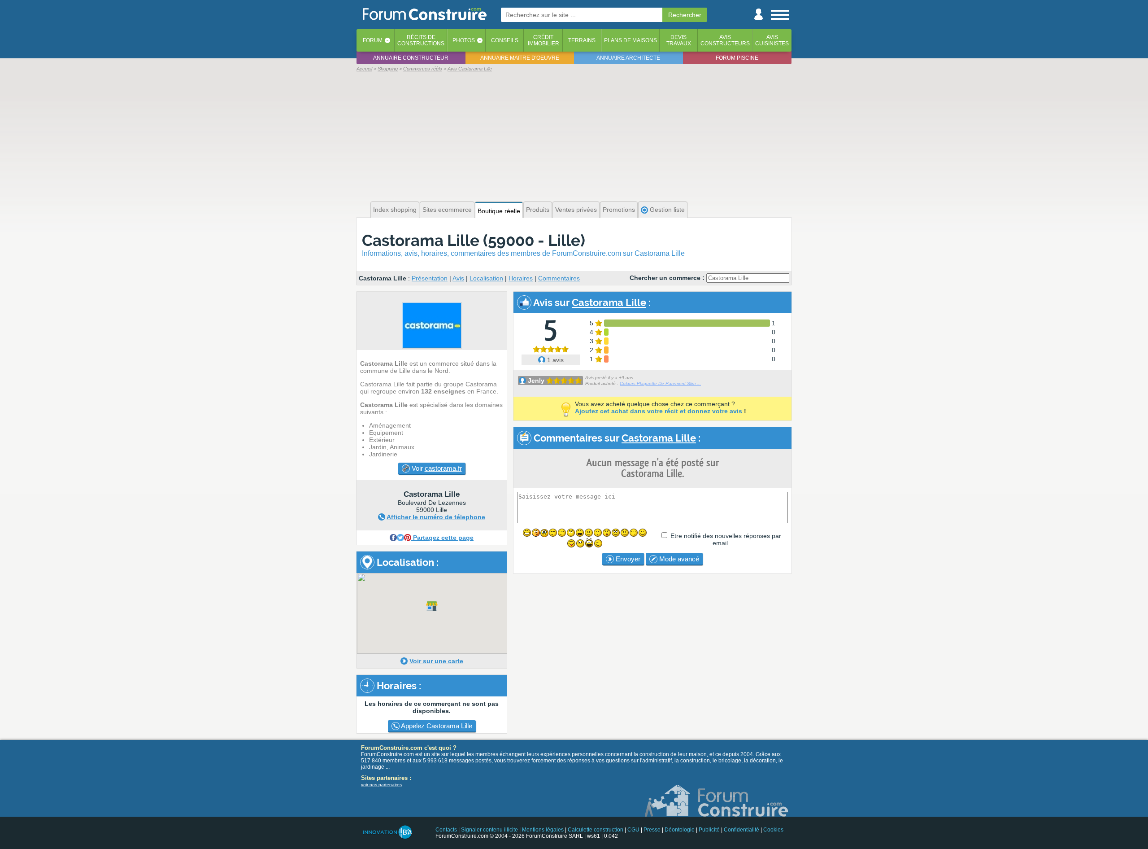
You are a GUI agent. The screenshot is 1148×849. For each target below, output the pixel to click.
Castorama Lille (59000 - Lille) (473, 240)
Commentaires (559, 278)
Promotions (619, 209)
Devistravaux (678, 40)
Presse (652, 830)
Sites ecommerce (447, 209)
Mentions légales (543, 830)
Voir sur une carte (436, 661)
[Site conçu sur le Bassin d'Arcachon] (386, 832)
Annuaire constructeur (410, 58)
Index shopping (395, 209)
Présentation (430, 278)
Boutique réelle (499, 210)
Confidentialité (741, 830)
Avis (458, 278)
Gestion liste (666, 209)
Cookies (773, 830)
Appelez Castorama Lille (436, 726)
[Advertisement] (574, 135)
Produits (537, 209)
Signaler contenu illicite (489, 830)
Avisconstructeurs (725, 40)
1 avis (554, 359)
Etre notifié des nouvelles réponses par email (725, 539)
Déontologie (680, 830)
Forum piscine (737, 58)
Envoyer (627, 559)
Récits (420, 40)
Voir (436, 468)
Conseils (504, 40)
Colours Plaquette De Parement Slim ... (660, 383)
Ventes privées (576, 209)
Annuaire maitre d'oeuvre (519, 58)
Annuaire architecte (628, 58)
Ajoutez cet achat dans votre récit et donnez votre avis (658, 411)
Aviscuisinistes (772, 40)
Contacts (446, 830)
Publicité (709, 830)
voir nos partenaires (381, 784)
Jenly (536, 380)
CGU (633, 830)
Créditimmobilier (543, 40)
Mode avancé (678, 559)
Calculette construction (595, 830)
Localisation (486, 278)
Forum (373, 40)
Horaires (521, 278)
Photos (463, 40)
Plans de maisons (630, 40)
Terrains (582, 40)
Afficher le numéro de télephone (436, 517)
